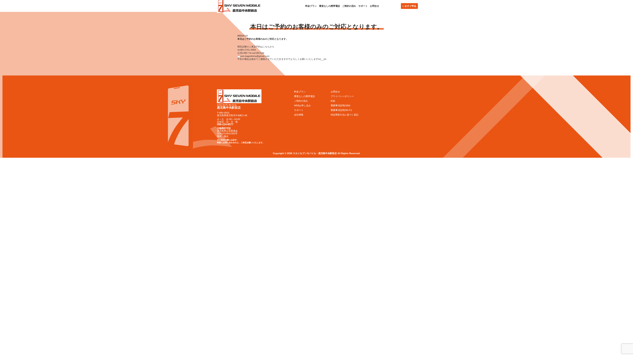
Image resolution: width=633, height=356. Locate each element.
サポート (363, 6)
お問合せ (374, 6)
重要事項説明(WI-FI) (341, 110)
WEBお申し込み (302, 105)
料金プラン (311, 6)
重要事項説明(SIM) (340, 105)
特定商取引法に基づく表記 (344, 114)
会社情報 (298, 114)
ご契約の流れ (349, 6)
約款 (333, 101)
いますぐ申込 (409, 6)
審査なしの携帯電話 (329, 6)
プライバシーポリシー (342, 96)
